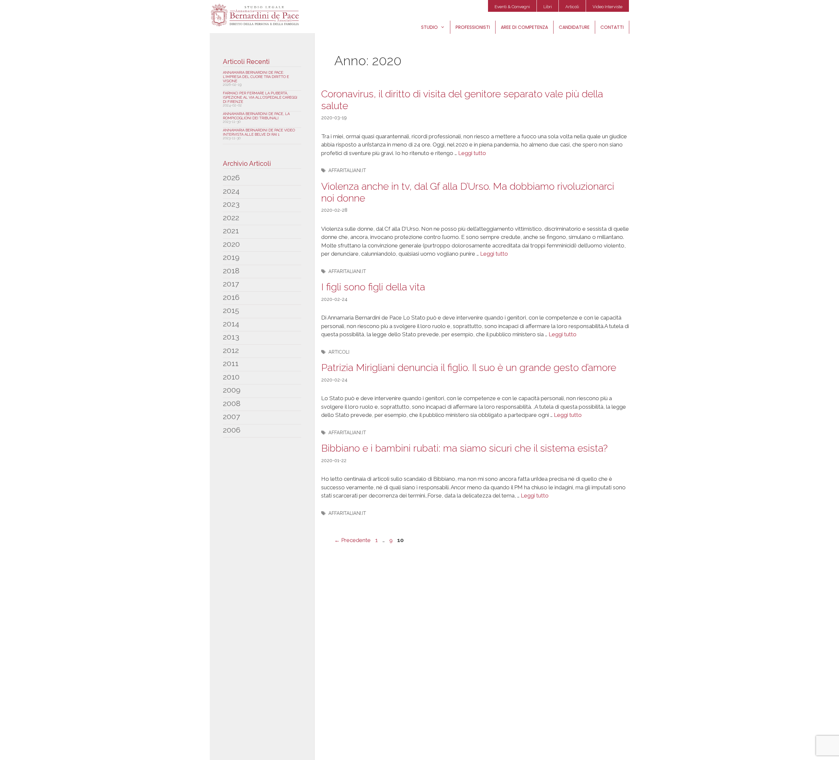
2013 (231, 336)
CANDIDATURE (574, 27)
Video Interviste (607, 6)
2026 (231, 177)
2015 (231, 310)
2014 (231, 323)
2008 (232, 403)
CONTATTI (612, 27)
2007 (231, 416)
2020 (231, 244)
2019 (231, 257)
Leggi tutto (472, 153)
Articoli (572, 6)
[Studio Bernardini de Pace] (256, 15)
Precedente (352, 540)
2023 (231, 204)
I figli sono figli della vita (373, 287)
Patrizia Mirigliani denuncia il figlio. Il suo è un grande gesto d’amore (468, 367)
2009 (232, 389)
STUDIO (429, 27)
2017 (231, 283)
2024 (231, 190)
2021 (231, 230)
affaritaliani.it (347, 170)
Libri (547, 6)
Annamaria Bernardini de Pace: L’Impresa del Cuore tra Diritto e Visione (256, 76)
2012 (231, 350)
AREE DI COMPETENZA (524, 27)
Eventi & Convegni (512, 6)
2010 (231, 376)
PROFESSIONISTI (473, 27)
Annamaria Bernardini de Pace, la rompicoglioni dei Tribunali (256, 116)
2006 (232, 429)
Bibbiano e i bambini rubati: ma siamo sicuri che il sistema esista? (464, 448)
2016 (231, 297)
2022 (231, 217)
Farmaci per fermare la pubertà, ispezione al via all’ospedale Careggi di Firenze (260, 97)
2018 (231, 270)
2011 (231, 363)
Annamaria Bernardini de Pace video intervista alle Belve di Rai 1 (259, 132)
